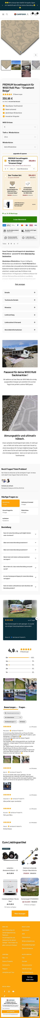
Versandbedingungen (28, 945)
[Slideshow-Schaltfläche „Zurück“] (3, 618)
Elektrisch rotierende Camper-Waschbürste (30, 869)
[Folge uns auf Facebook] (4, 991)
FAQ (23, 958)
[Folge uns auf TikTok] (4, 996)
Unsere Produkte (7, 961)
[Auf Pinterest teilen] (11, 243)
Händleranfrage (27, 969)
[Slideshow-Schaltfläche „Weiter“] (36, 618)
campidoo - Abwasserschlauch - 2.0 (10, 869)
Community (6, 965)
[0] (31, 14)
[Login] (27, 14)
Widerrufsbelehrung (28, 941)
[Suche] (7, 14)
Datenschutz (26, 937)
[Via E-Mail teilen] (17, 243)
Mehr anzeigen (20, 284)
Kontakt (24, 961)
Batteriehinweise (27, 948)
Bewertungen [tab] (10, 707)
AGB (23, 934)
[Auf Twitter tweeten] (14, 243)
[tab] (22, 707)
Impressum (25, 930)
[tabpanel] (20, 773)
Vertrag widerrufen (29, 978)
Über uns (5, 958)
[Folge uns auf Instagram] (9, 991)
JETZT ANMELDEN (10, 1011)
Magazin (5, 969)
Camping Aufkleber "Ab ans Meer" (10, 900)
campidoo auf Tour (8, 972)
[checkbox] (22, 721)
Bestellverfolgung (27, 972)
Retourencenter (27, 965)
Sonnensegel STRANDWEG (29, 899)
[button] (20, 161)
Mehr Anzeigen (20, 913)
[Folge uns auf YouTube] (13, 991)
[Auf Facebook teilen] (8, 243)
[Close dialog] (37, 999)
